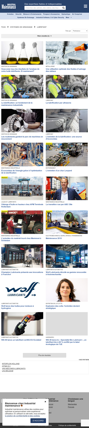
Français (71, 407)
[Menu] (85, 6)
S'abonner (49, 404)
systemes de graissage (25, 17)
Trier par (68, 31)
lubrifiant (42, 27)
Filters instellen (43, 36)
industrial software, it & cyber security (50, 17)
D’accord (38, 420)
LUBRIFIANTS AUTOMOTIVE (9, 269)
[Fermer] (45, 402)
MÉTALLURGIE (50, 66)
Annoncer (49, 407)
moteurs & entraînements (32, 14)
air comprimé (77, 14)
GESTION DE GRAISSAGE (9, 66)
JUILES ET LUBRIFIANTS (8, 202)
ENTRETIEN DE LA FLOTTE (54, 303)
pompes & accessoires (51, 14)
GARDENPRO (50, 337)
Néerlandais (72, 404)
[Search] (63, 8)
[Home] (9, 6)
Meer (68, 17)
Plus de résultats (44, 355)
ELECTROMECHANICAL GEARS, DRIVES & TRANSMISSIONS (64, 235)
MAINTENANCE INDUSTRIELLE (10, 168)
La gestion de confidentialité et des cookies (22, 415)
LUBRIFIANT (49, 100)
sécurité (18, 14)
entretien (10, 14)
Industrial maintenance (52, 399)
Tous (3, 27)
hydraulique (66, 14)
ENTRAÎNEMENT (51, 168)
